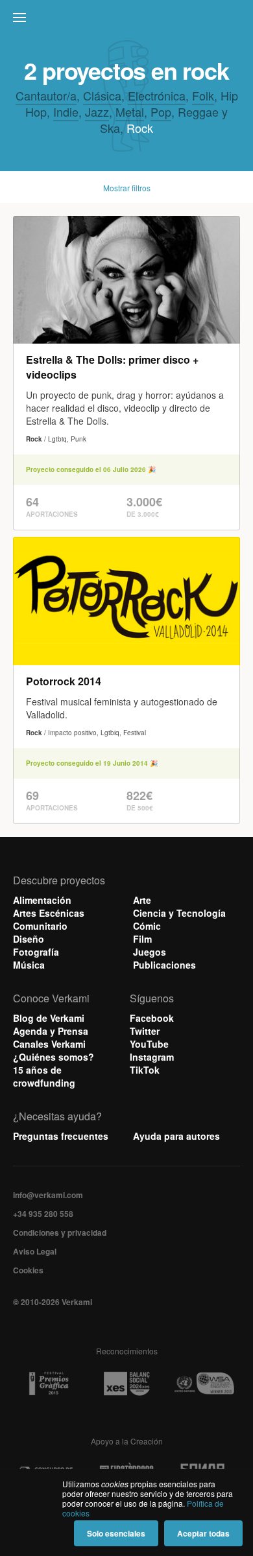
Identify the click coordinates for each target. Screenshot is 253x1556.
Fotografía (36, 951)
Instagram (152, 1056)
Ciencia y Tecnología (179, 912)
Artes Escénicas (48, 912)
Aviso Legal (34, 1251)
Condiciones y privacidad (59, 1232)
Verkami (128, 20)
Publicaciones (164, 964)
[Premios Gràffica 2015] (48, 1384)
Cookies (28, 1270)
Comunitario (40, 925)
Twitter (145, 1030)
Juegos (149, 951)
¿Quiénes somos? (53, 1056)
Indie (65, 111)
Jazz (97, 111)
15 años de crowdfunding (44, 1076)
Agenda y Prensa (50, 1030)
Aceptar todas (203, 1533)
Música (29, 964)
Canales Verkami (49, 1043)
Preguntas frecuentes (60, 1135)
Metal (129, 111)
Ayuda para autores (176, 1135)
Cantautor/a (46, 95)
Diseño (28, 938)
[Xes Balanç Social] (126, 1384)
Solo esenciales (116, 1533)
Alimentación (42, 899)
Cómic (147, 925)
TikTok (145, 1069)
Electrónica (157, 95)
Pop (161, 111)
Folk (203, 95)
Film (142, 938)
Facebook (152, 1017)
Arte (142, 899)
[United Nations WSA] (203, 1384)
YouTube (149, 1043)
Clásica (102, 95)
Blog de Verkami (48, 1017)
